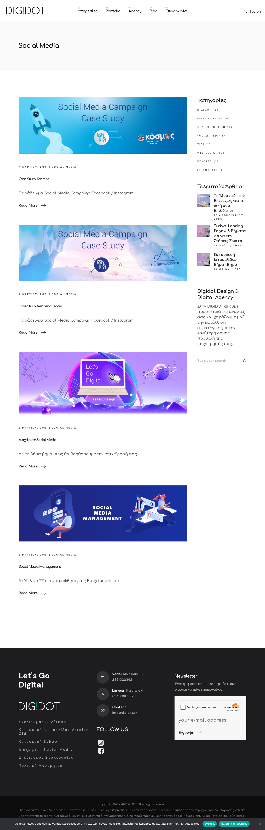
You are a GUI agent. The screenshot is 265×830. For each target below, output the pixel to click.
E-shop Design (210, 118)
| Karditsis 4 (127, 690)
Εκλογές (204, 161)
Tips (201, 144)
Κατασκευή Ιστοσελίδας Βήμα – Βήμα (225, 260)
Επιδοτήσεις (208, 170)
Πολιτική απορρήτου (234, 823)
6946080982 (123, 696)
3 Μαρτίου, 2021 (33, 427)
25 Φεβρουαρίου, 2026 (229, 217)
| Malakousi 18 (127, 674)
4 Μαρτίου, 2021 (33, 166)
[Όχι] (260, 824)
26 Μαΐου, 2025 (228, 245)
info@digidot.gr (124, 712)
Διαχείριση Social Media (37, 440)
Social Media (64, 166)
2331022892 (122, 679)
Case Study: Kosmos (34, 179)
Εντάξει (210, 823)
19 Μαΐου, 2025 (227, 269)
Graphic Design (211, 127)
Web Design (207, 152)
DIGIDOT (135, 804)
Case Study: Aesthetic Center (40, 306)
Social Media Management (40, 567)
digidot (204, 109)
